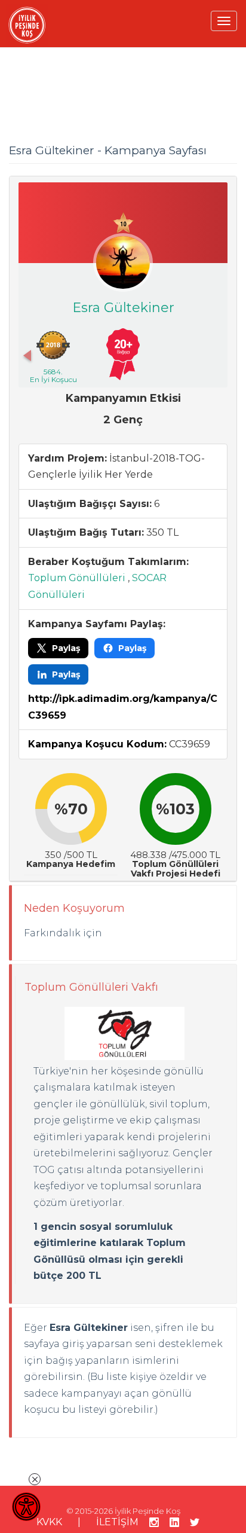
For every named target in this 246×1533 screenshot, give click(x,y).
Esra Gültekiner (123, 308)
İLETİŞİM (117, 1522)
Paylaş (66, 648)
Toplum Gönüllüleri (76, 578)
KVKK (49, 1522)
